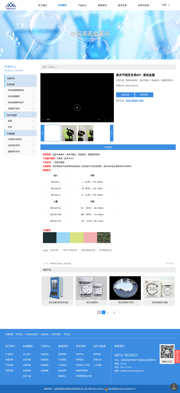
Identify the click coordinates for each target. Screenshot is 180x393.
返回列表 (125, 94)
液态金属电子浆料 (126, 302)
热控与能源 (12, 115)
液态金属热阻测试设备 (58, 302)
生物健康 (11, 133)
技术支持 (122, 5)
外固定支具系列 (15, 139)
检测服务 (62, 5)
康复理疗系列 (14, 151)
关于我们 (42, 5)
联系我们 (144, 94)
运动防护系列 (14, 145)
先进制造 (11, 84)
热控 (10, 126)
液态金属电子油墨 (160, 302)
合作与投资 (143, 5)
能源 (10, 120)
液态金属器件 (14, 96)
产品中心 (82, 5)
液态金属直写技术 (16, 102)
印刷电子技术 (14, 108)
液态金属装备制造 (16, 90)
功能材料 (11, 78)
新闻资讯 (102, 5)
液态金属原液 (92, 302)
